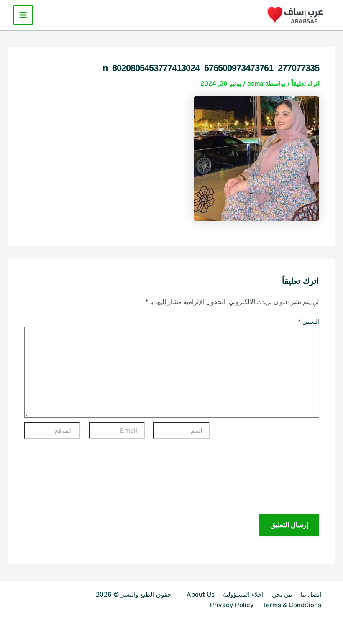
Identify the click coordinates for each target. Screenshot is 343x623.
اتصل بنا (310, 594)
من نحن (282, 594)
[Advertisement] (268, 468)
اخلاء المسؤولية (243, 594)
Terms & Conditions (291, 605)
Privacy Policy (232, 605)
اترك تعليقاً (305, 83)
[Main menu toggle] (23, 15)
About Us (201, 594)
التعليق (308, 321)
